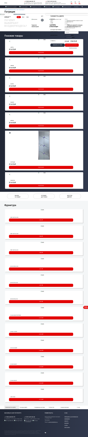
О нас (79, 407)
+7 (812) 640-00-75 (30, 1)
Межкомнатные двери (12, 9)
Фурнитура (51, 407)
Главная (5, 9)
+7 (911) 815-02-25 (51, 1)
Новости (66, 421)
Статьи (66, 425)
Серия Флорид (21, 9)
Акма (17, 9)
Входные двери (23, 407)
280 (40, 220)
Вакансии (66, 423)
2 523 (40, 334)
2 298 (40, 366)
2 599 (40, 317)
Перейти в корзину (73, 47)
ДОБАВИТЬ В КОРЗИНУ (71, 44)
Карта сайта (67, 427)
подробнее (41, 52)
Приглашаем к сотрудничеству (71, 416)
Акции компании (64, 407)
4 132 (40, 399)
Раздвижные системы (38, 407)
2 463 (40, 350)
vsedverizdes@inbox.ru (53, 422)
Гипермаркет (67, 418)
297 (40, 269)
